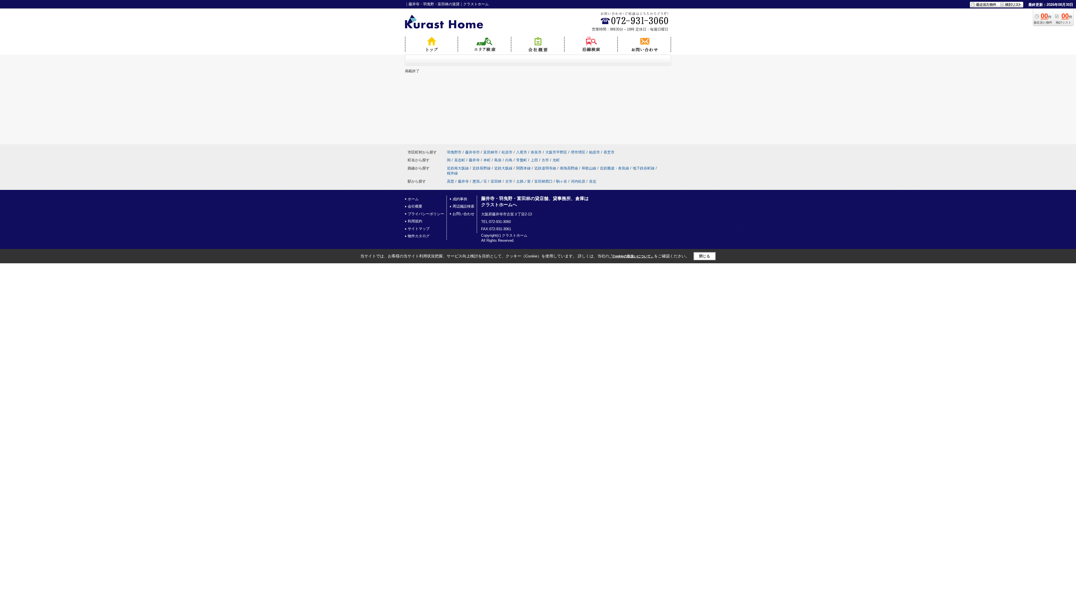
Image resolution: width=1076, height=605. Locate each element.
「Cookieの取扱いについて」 (631, 256)
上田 (534, 160)
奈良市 (536, 152)
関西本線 (523, 168)
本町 (487, 160)
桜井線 (452, 173)
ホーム (413, 199)
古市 (545, 160)
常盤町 (521, 160)
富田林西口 (543, 181)
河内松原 (578, 181)
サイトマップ (419, 229)
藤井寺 (474, 160)
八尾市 (521, 152)
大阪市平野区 (556, 152)
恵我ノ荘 (479, 181)
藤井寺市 (472, 152)
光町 (556, 160)
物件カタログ (419, 236)
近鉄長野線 (481, 168)
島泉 (498, 160)
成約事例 (460, 199)
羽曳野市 (454, 152)
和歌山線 (589, 168)
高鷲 (450, 181)
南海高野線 (569, 168)
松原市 (507, 152)
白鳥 (509, 160)
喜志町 (459, 160)
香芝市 (609, 152)
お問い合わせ (463, 214)
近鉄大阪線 (503, 168)
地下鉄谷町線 (644, 168)
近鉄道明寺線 (545, 168)
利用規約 (415, 221)
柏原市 (594, 152)
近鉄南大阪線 (458, 168)
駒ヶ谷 (561, 181)
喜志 (592, 181)
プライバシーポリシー (426, 214)
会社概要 (415, 206)
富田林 (496, 181)
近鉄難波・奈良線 (614, 168)
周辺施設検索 (463, 206)
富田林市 (490, 152)
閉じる (704, 256)
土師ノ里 (523, 181)
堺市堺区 (578, 152)
